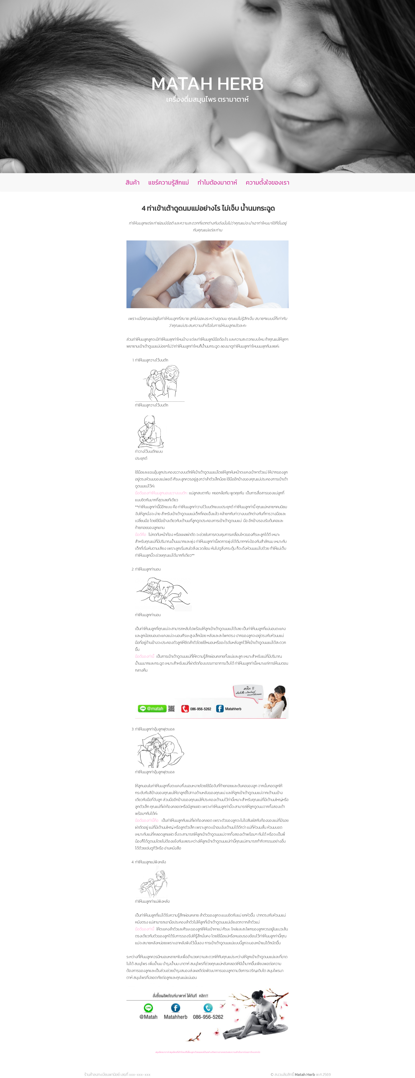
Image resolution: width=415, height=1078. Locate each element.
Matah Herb (207, 83)
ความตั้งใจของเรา (267, 182)
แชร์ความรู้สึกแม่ (168, 182)
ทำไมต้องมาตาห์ (217, 182)
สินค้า (133, 182)
